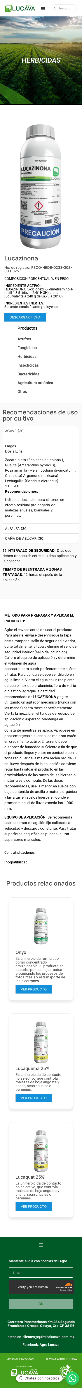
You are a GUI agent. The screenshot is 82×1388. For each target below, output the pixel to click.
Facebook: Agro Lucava (41, 1345)
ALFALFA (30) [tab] (16, 528)
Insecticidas (28, 365)
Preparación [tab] (14, 605)
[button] (43, 8)
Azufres (24, 339)
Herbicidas (27, 356)
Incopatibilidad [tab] (16, 862)
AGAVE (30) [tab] (15, 431)
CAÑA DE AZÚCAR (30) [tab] (25, 538)
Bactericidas (28, 374)
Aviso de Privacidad (20, 1359)
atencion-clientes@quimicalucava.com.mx (41, 1337)
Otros (22, 391)
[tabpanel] (41, 479)
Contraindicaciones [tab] (19, 852)
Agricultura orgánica (35, 382)
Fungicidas (27, 347)
